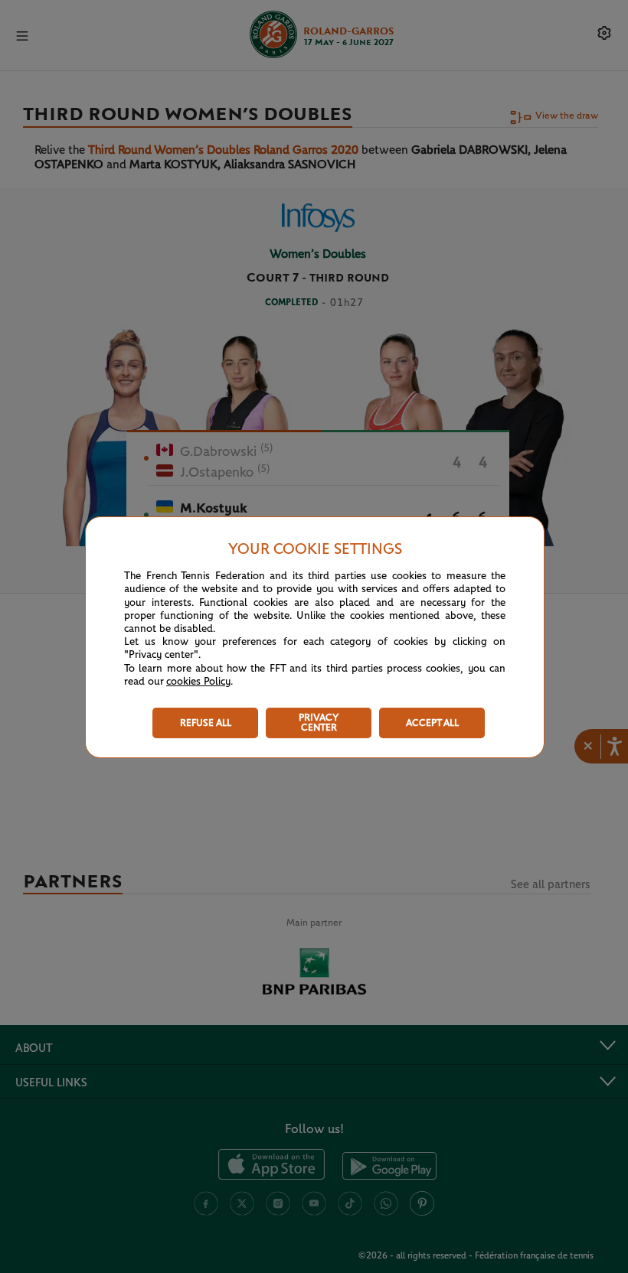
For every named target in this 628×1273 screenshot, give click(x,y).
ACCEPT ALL (432, 723)
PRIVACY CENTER (319, 723)
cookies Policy (198, 681)
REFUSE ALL (205, 723)
